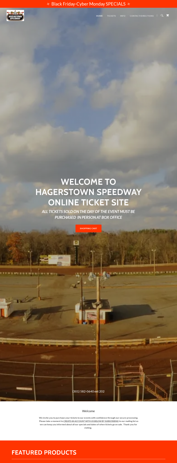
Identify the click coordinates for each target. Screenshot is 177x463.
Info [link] (122, 16)
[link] (15, 15)
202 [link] (102, 391)
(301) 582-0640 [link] (83, 391)
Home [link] (99, 16)
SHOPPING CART (88, 228)
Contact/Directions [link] (142, 16)
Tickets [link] (111, 16)
